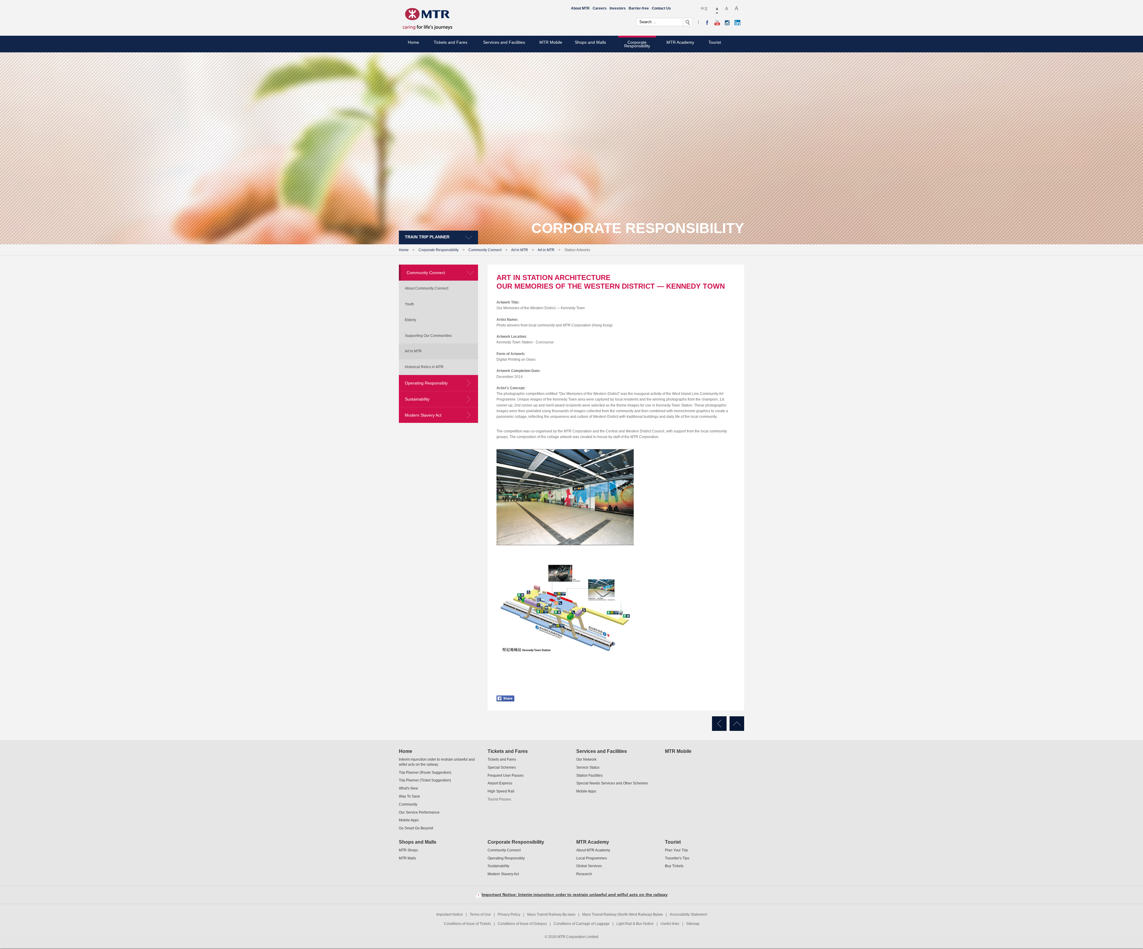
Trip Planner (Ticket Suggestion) (425, 780)
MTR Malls (407, 858)
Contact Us (661, 8)
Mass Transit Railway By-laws (551, 914)
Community (408, 804)
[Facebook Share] (505, 695)
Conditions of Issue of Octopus (522, 924)
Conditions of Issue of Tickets (467, 924)
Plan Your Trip (676, 850)
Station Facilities (589, 775)
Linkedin (737, 22)
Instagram (727, 22)
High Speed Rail (501, 791)
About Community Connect (426, 288)
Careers (600, 8)
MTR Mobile (550, 42)
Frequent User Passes (506, 775)
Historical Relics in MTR (424, 367)
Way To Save (409, 796)
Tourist (714, 42)
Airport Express (500, 783)
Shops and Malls (590, 42)
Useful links (669, 924)
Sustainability (417, 399)
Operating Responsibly (426, 383)
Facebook (707, 22)
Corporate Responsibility (637, 44)
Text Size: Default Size (717, 8)
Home (413, 42)
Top (737, 723)
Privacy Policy (509, 914)
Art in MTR (519, 250)
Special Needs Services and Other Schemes (612, 783)
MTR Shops (408, 850)
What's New (408, 788)
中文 (704, 9)
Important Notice (449, 914)
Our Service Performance (419, 812)
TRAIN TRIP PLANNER (427, 236)
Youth (409, 304)
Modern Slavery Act (423, 415)
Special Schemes (502, 767)
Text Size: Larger (727, 8)
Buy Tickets (674, 866)
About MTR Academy (593, 850)
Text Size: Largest (736, 8)
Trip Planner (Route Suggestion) (425, 772)
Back (719, 723)
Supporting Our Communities (428, 336)
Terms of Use (480, 914)
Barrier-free (639, 8)
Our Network (586, 759)
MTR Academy (680, 42)
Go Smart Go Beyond (416, 828)
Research (584, 874)
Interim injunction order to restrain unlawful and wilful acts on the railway (437, 762)
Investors (618, 8)
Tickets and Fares (450, 42)
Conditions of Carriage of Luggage (582, 924)
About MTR (580, 8)
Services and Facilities (504, 42)
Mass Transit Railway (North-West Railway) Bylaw (622, 914)
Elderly (410, 320)
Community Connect (485, 250)
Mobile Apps (409, 820)
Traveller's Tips (677, 858)
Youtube (717, 22)
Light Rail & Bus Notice (635, 924)
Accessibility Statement (688, 914)
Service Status (587, 767)
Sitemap (692, 924)
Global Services (589, 866)
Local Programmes (591, 858)
